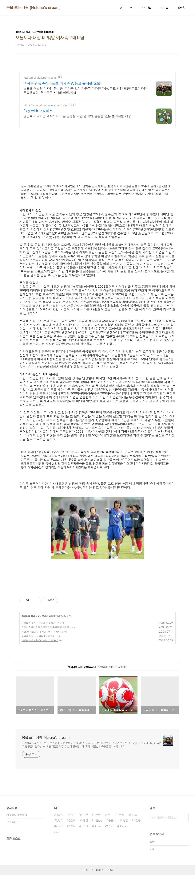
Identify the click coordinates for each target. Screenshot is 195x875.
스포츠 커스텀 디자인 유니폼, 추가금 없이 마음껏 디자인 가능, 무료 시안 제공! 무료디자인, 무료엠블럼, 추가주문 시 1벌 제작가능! (85, 90)
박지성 (71, 826)
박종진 (109, 826)
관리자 (110, 870)
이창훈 (124, 820)
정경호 (59, 820)
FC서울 (123, 826)
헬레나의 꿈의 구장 (30, 615)
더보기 (57, 832)
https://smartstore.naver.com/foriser (45, 105)
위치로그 (165, 7)
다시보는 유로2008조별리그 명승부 (40, 640)
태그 (132, 7)
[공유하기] (32, 600)
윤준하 (111, 820)
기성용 (59, 826)
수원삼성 (98, 820)
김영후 (71, 820)
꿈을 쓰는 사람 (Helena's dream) (33, 7)
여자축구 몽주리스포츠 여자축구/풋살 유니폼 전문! (62, 83)
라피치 (71, 814)
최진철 (84, 820)
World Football (48, 615)
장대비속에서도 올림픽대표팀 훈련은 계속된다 (45, 627)
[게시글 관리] (37, 600)
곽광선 (84, 814)
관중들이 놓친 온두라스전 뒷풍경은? (40, 622)
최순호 (133, 814)
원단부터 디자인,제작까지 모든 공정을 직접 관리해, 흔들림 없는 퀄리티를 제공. (77, 116)
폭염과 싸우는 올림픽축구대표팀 (38, 636)
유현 (108, 814)
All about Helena (16, 814)
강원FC (120, 814)
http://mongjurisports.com (39, 77)
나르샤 (97, 826)
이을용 (59, 814)
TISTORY (98, 870)
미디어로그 (147, 7)
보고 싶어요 (12, 822)
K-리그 (84, 826)
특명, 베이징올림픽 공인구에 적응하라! (41, 631)
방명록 (181, 7)
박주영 (97, 814)
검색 (184, 817)
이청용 (136, 820)
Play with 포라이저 (38, 111)
